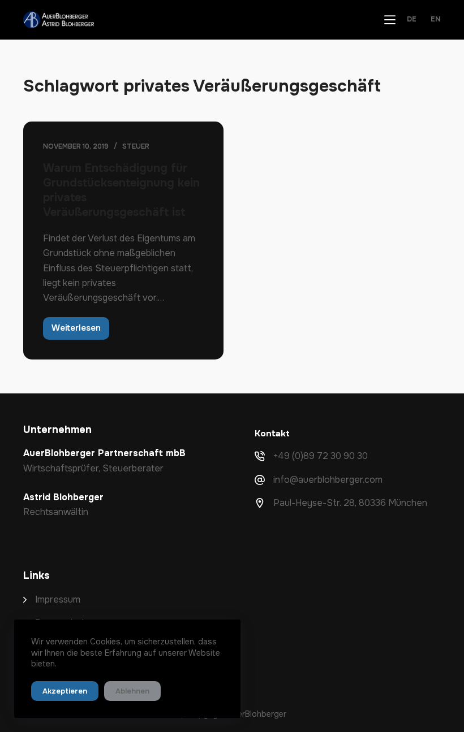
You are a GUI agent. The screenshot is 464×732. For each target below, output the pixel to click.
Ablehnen (132, 691)
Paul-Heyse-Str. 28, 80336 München (350, 503)
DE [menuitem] (411, 19)
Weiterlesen (80, 330)
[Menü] (390, 19)
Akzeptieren (64, 691)
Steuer (135, 146)
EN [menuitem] (436, 19)
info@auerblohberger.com (328, 480)
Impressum (57, 599)
